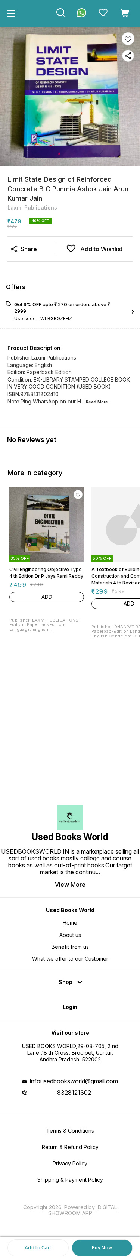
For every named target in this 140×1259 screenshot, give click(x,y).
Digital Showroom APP (82, 1210)
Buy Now (102, 1247)
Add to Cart (38, 1247)
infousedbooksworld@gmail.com (74, 1081)
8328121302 (74, 1092)
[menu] (11, 13)
